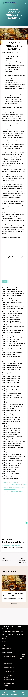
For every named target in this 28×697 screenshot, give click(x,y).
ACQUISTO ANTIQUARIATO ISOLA (7, 558)
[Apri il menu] (25, 3)
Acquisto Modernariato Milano (8, 21)
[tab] (11, 603)
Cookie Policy (22, 660)
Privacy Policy (22, 658)
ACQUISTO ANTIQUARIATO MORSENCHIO (14, 484)
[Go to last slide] (4, 588)
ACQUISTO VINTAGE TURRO (11, 494)
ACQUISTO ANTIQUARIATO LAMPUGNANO (22, 559)
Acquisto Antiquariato (14, 9)
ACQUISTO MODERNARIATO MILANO (11, 545)
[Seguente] (24, 588)
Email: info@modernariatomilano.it (8, 647)
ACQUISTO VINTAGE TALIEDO (9, 656)
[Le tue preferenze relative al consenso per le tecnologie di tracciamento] (26, 522)
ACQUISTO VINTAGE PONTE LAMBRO (13, 491)
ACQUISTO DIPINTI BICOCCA (11, 482)
